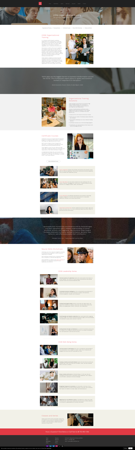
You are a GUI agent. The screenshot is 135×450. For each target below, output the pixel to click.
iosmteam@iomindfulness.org (73, 441)
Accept (130, 448)
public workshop (59, 259)
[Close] (133, 448)
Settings (125, 448)
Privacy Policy (49, 448)
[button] (68, 3)
